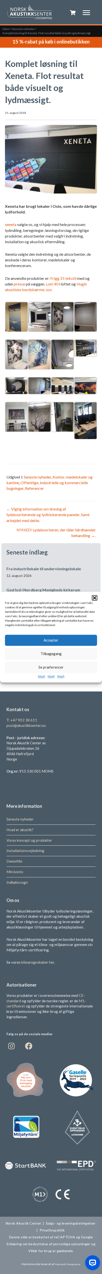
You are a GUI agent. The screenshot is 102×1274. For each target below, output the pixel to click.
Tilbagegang (51, 653)
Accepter (51, 640)
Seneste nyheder (23, 29)
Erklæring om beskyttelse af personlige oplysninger (49, 1244)
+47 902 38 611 (23, 720)
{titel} (41, 676)
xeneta (10, 224)
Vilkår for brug (39, 1251)
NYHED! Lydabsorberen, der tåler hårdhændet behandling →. (56, 532)
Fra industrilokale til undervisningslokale (43, 568)
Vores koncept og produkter (29, 840)
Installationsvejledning (25, 850)
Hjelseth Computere (67, 1264)
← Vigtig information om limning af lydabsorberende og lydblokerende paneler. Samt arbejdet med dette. (48, 515)
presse (19, 284)
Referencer (34, 488)
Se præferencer (51, 667)
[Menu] (86, 13)
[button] (94, 597)
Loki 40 (52, 284)
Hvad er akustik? (19, 829)
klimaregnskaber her (37, 962)
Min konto (14, 871)
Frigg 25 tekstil (63, 278)
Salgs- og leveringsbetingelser (71, 1223)
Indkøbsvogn (17, 882)
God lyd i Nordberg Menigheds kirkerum (43, 589)
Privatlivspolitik (53, 1230)
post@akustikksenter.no (26, 725)
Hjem (6, 29)
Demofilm (14, 861)
